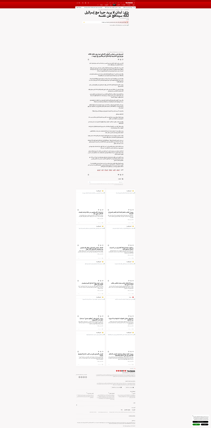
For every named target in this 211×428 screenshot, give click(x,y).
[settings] (83, 3)
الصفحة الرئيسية (126, 9)
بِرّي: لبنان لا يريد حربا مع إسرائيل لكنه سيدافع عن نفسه (105, 9)
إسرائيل (118, 169)
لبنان (102, 169)
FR (120, 370)
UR (116, 370)
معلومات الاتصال (127, 409)
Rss (121, 409)
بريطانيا (110, 169)
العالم (121, 9)
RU (118, 370)
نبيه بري (98, 169)
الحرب (114, 169)
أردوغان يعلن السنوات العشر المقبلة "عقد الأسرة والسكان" (106, 7)
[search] (88, 3)
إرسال (89, 182)
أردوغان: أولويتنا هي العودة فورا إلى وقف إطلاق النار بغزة (86, 7)
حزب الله (106, 169)
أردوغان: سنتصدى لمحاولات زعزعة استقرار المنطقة (126, 7)
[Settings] (98, 5)
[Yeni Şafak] (129, 3)
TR (125, 370)
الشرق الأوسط (117, 9)
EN (123, 370)
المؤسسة (133, 409)
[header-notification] (85, 3)
